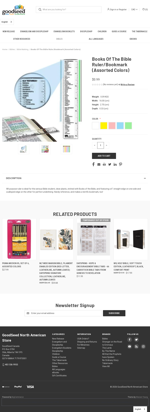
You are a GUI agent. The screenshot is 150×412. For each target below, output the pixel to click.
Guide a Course (119, 31)
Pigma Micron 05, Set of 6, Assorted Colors (15, 265)
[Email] (98, 164)
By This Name (108, 351)
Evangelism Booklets (64, 31)
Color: (95, 119)
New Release (9, 31)
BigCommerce (18, 397)
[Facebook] (93, 164)
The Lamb (107, 348)
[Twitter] (109, 164)
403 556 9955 (11, 364)
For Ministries (83, 345)
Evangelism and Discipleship (34, 31)
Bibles (59, 39)
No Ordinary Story (110, 360)
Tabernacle (107, 363)
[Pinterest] (120, 164)
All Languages (96, 39)
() (146, 9)
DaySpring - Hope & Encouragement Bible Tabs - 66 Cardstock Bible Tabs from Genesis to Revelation (93, 268)
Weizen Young (142, 397)
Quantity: (97, 139)
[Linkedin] (115, 164)
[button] (126, 84)
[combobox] (7, 22)
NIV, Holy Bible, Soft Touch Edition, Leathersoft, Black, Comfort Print (129, 266)
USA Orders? (83, 339)
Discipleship (86, 31)
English (5, 22)
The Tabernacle (139, 31)
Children (102, 31)
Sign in (113, 9)
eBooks (133, 39)
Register (123, 9)
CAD (133, 9)
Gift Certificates (59, 375)
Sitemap (81, 348)
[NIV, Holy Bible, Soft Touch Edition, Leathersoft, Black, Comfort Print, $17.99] (130, 239)
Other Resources (21, 39)
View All (106, 366)
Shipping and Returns (87, 342)
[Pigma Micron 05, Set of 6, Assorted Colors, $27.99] (19, 239)
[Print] (104, 164)
